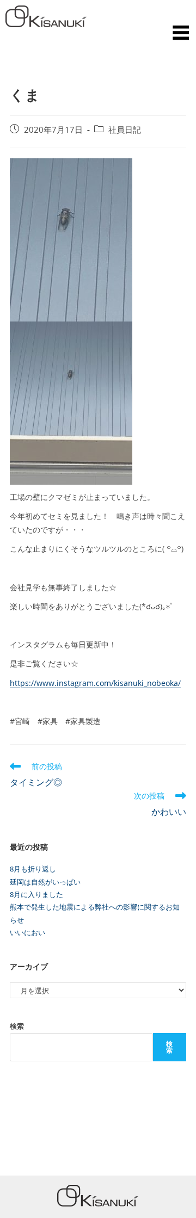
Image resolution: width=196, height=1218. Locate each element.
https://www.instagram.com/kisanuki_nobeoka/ (95, 683)
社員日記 (124, 130)
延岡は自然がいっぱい (45, 882)
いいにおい (27, 932)
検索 (17, 1026)
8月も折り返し (33, 869)
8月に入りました (36, 894)
